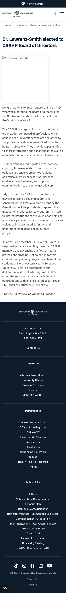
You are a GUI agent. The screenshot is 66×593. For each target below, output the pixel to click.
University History (33, 380)
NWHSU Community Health (33, 548)
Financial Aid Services (33, 437)
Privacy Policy (33, 579)
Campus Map (33, 504)
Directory (33, 390)
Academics (33, 447)
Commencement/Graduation (33, 518)
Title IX (33, 494)
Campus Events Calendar (33, 509)
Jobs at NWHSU (33, 395)
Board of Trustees (33, 385)
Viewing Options (35, 3)
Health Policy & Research (33, 462)
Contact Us (33, 348)
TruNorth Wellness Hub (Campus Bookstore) (33, 514)
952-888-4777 (33, 338)
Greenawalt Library (33, 528)
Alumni (33, 466)
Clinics (33, 457)
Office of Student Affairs (33, 422)
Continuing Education (33, 452)
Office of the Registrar (33, 427)
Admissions (33, 442)
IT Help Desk (33, 533)
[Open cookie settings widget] (5, 587)
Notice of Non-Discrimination (33, 499)
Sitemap (33, 585)
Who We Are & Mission (33, 375)
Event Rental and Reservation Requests (33, 523)
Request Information (33, 538)
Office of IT (33, 432)
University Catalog (33, 543)
